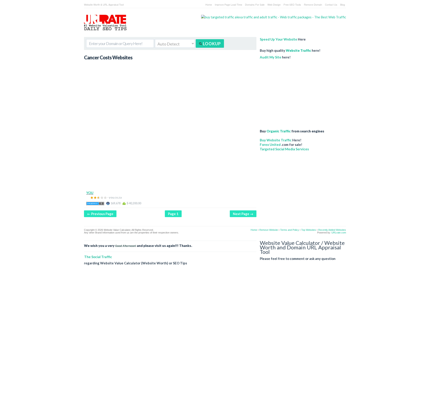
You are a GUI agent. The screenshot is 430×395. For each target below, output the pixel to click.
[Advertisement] (170, 159)
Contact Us (331, 4)
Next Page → (243, 214)
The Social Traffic (98, 257)
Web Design (274, 4)
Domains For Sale (254, 4)
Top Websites (308, 230)
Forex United (270, 144)
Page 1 (173, 214)
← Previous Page (100, 214)
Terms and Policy (289, 230)
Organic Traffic (279, 131)
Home (208, 4)
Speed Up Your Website (278, 39)
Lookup (211, 43)
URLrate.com (338, 232)
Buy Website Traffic (276, 140)
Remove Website (268, 230)
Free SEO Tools (292, 4)
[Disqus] (215, 334)
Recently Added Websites (332, 230)
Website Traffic (298, 50)
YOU (89, 193)
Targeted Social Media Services (284, 149)
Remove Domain (313, 4)
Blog (342, 4)
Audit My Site (270, 57)
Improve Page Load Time (228, 4)
